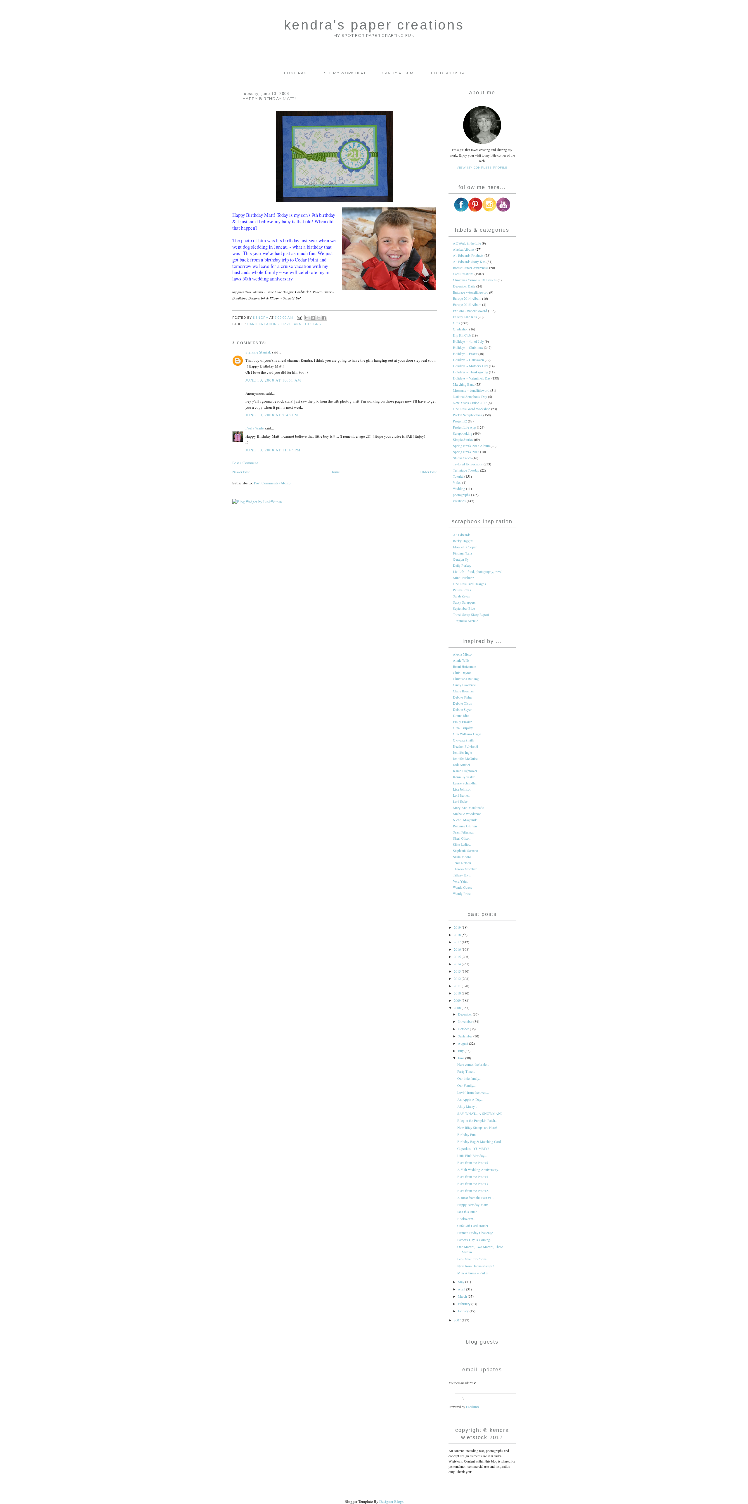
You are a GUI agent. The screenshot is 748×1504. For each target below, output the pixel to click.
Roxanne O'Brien (465, 826)
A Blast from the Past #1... (475, 1197)
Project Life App (464, 427)
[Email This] (307, 318)
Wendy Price (461, 893)
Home (335, 471)
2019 (458, 927)
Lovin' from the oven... (473, 1092)
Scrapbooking (462, 433)
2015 (458, 956)
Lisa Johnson (462, 789)
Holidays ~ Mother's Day (470, 365)
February (464, 1303)
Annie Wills (461, 660)
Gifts (456, 322)
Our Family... (466, 1085)
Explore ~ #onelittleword (470, 310)
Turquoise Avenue (465, 620)
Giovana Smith (463, 740)
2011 (458, 985)
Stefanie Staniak (258, 352)
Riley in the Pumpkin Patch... (477, 1120)
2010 (458, 993)
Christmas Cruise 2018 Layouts (475, 280)
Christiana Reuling (466, 678)
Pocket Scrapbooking (467, 415)
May (461, 1281)
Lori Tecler (460, 801)
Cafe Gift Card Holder (472, 1225)
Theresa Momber (465, 869)
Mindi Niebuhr (463, 577)
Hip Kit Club (462, 335)
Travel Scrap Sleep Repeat (471, 614)
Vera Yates (460, 881)
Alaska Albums (464, 249)
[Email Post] (299, 318)
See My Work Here (345, 73)
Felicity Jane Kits (465, 316)
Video (457, 482)
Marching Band (464, 384)
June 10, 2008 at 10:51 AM (273, 380)
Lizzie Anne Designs (301, 324)
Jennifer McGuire (465, 758)
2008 (458, 1007)
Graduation (460, 329)
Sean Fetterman (463, 832)
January (464, 1311)
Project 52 (460, 421)
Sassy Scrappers (464, 602)
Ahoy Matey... (467, 1106)
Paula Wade (254, 428)
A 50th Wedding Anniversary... (479, 1169)
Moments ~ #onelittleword (471, 390)
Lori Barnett (461, 795)
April (462, 1289)
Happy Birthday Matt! (472, 1204)
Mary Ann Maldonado (468, 807)
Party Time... (466, 1071)
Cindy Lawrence (464, 684)
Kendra (261, 318)
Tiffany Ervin (462, 875)
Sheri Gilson (461, 838)
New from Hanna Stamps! (475, 1266)
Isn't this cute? (467, 1211)
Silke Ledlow (462, 844)
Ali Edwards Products (468, 255)
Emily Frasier (462, 721)
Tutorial (458, 476)
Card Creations (263, 324)
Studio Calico (462, 457)
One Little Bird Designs (469, 583)
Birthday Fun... (467, 1134)
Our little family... (469, 1078)
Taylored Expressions (468, 464)
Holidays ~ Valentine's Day (472, 378)
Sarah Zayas (461, 596)
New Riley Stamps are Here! (477, 1127)
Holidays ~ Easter (465, 353)
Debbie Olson (462, 703)
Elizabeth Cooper (465, 547)
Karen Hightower (465, 770)
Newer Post (241, 471)
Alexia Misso (462, 654)
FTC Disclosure (449, 73)
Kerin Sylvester (464, 776)
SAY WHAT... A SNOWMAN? (479, 1113)
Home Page (296, 73)
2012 (458, 978)
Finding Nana (462, 553)
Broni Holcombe (464, 666)
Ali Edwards (461, 534)
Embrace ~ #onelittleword (470, 292)
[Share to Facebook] (324, 318)
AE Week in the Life (467, 243)
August (463, 1043)
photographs (461, 494)
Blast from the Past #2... (474, 1190)
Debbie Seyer (462, 709)
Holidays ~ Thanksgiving (470, 372)
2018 (458, 934)
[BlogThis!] (313, 318)
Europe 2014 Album (467, 298)
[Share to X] (318, 318)
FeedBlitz (472, 1406)
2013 (458, 971)
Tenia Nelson (462, 862)
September (465, 1036)
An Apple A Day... (470, 1099)
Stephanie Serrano (465, 850)
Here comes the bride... (473, 1064)
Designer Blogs (391, 1501)
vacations (459, 500)
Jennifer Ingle (462, 752)
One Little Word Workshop (471, 408)
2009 (458, 1000)
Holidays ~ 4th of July (468, 341)
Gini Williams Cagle (467, 734)
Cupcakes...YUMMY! (473, 1148)
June (461, 1058)
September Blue (464, 608)
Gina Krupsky (463, 727)
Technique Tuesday (466, 470)
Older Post (428, 471)
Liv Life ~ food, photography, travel (477, 571)
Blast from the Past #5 (472, 1162)
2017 (458, 942)
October (464, 1028)
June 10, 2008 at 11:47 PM (273, 450)
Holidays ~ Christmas (468, 347)
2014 (458, 963)
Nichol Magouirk (465, 819)
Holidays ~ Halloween (468, 359)
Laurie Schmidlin (465, 783)
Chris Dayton (462, 672)
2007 (458, 1320)
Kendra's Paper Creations (374, 25)
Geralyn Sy (461, 559)
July (461, 1050)
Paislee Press (462, 590)
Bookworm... (466, 1218)
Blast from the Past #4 (472, 1176)
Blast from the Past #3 (472, 1183)
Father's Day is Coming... (475, 1239)
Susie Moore (462, 856)
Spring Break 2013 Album (471, 445)
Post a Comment (245, 462)
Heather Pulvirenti (465, 746)
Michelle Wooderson (467, 813)
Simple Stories (463, 439)
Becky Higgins (463, 540)
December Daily (464, 286)
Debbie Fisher (462, 697)
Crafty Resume (399, 73)
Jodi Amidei (461, 764)
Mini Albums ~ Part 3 (472, 1273)
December (465, 1014)
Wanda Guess (462, 887)
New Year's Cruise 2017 (470, 402)
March (463, 1296)
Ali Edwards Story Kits (469, 261)
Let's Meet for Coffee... (473, 1259)
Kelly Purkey (462, 565)
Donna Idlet (461, 715)
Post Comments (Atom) (272, 483)
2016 (458, 949)
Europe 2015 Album (467, 304)
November (465, 1021)
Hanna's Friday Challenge (475, 1232)
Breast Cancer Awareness (470, 267)
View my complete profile (482, 167)
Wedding (459, 488)
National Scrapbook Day (470, 396)
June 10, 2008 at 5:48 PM (271, 414)
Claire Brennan (463, 691)
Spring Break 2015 (466, 451)
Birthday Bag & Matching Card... (480, 1141)
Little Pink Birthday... (472, 1155)
